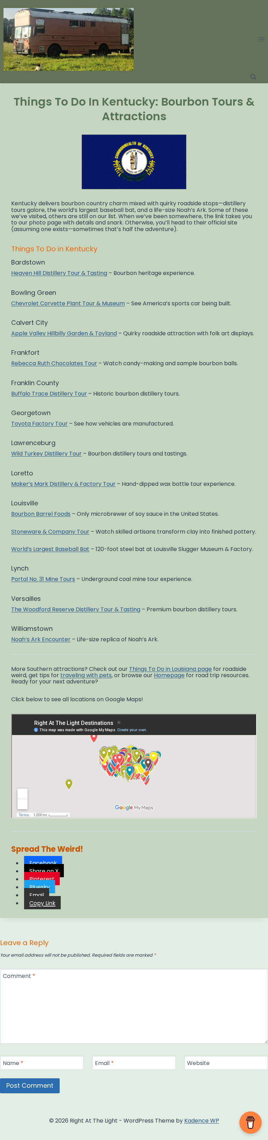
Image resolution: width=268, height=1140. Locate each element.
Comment (19, 976)
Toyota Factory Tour (39, 424)
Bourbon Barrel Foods (40, 514)
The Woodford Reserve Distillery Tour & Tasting (75, 609)
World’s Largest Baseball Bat (50, 549)
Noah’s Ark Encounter (40, 639)
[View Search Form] (253, 77)
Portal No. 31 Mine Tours (43, 579)
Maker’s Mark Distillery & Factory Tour (63, 484)
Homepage (169, 675)
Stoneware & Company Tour (50, 532)
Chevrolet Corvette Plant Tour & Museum (68, 303)
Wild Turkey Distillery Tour (46, 454)
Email (104, 1063)
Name (13, 1063)
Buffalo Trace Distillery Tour (49, 394)
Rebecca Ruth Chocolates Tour (54, 363)
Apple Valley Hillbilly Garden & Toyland (64, 333)
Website (198, 1063)
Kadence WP (201, 1121)
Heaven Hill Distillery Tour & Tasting (59, 273)
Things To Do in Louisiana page (170, 669)
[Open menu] (261, 39)
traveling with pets (86, 675)
